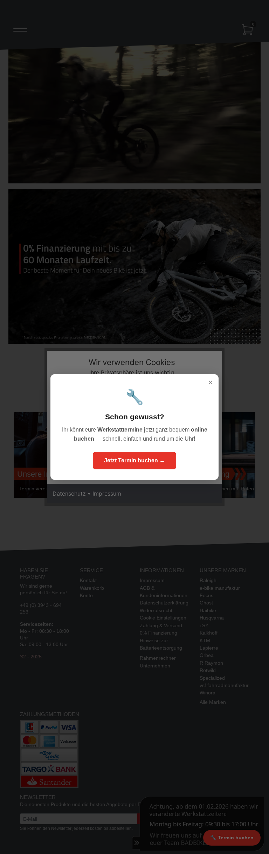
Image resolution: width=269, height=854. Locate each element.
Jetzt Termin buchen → (134, 460)
